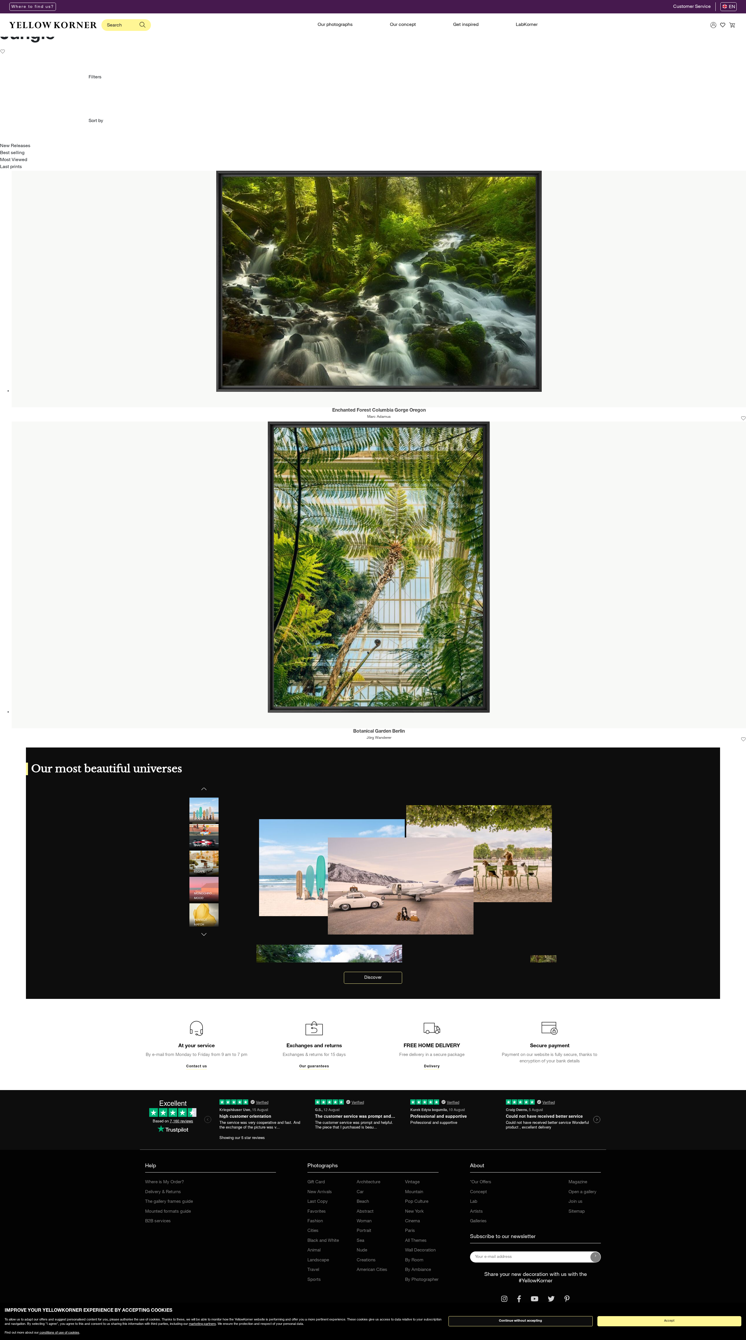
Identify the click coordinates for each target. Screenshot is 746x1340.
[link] (53, 25)
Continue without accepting (520, 1321)
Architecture (368, 1182)
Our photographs (335, 25)
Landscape (318, 1260)
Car (360, 1192)
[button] (204, 931)
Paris (410, 1231)
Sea (360, 1241)
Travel (313, 1270)
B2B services (158, 1221)
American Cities (372, 1270)
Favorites (316, 1211)
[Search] (142, 25)
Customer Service (692, 7)
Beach (363, 1202)
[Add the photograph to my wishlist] (743, 418)
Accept (669, 1321)
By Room (414, 1260)
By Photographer (422, 1280)
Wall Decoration (420, 1250)
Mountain (414, 1192)
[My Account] (713, 25)
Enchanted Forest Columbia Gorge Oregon (379, 410)
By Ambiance (418, 1270)
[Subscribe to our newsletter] (595, 1257)
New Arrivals (319, 1192)
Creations (366, 1260)
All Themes (416, 1241)
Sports (314, 1280)
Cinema (412, 1221)
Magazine (578, 1182)
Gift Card (316, 1182)
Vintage (412, 1182)
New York (414, 1211)
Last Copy (317, 1202)
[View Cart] (732, 25)
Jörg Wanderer (379, 738)
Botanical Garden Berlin (379, 731)
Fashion (315, 1221)
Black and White (323, 1241)
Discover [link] (373, 978)
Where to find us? (32, 7)
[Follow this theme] (2, 52)
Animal (314, 1250)
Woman (364, 1221)
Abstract (365, 1211)
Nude (362, 1250)
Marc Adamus (379, 417)
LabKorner (527, 25)
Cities (313, 1231)
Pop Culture (416, 1202)
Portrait (364, 1231)
